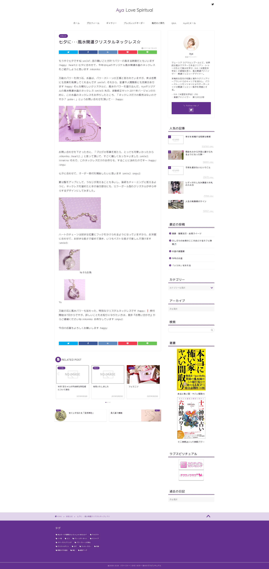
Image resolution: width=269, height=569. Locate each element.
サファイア (95, 538)
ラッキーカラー (86, 546)
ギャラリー (111, 23)
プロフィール (93, 23)
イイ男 (60, 538)
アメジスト (95, 535)
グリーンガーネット (80, 538)
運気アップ (83, 550)
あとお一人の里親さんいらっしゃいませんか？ (72, 535)
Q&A (173, 23)
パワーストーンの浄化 (83, 542)
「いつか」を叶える (181, 265)
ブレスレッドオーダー (134, 23)
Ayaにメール (189, 23)
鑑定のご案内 (158, 23)
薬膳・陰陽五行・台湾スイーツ (186, 233)
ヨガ (75, 546)
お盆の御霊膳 (178, 251)
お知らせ (63, 36)
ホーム (76, 23)
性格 (97, 546)
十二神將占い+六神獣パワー (191, 441)
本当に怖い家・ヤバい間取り (191, 393)
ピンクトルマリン (63, 546)
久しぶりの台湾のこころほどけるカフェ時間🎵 (192, 242)
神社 (73, 550)
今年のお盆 (177, 258)
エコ (68, 538)
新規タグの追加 (62, 550)
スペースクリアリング (65, 542)
